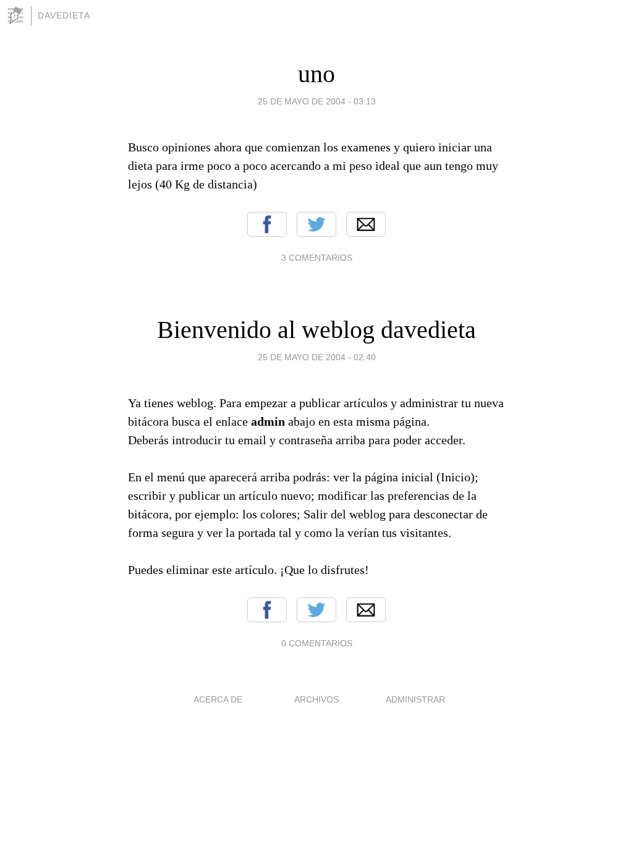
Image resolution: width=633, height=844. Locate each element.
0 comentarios (316, 643)
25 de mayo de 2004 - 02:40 (317, 357)
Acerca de (217, 699)
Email (366, 224)
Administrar (415, 699)
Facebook (267, 224)
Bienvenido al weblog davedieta (316, 330)
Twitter (316, 224)
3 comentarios (316, 258)
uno (316, 74)
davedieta (64, 15)
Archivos (316, 699)
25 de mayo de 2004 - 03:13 (317, 101)
